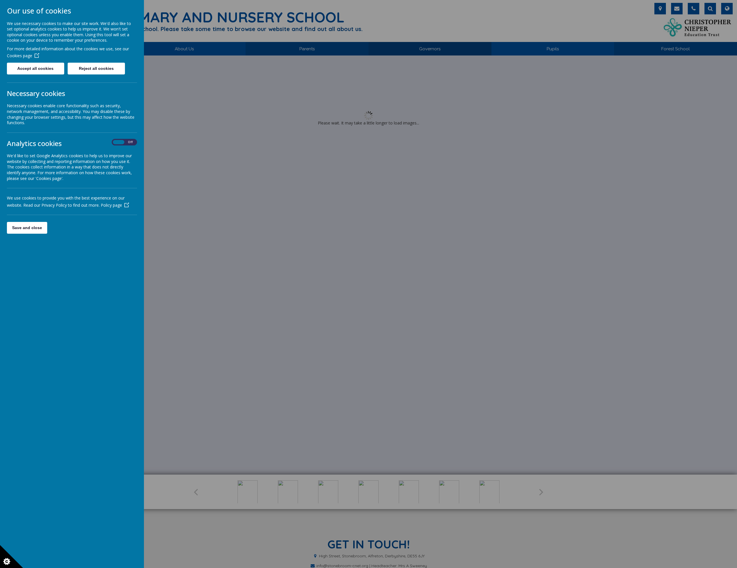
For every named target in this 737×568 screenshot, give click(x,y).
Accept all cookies (35, 68)
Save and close (27, 227)
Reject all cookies (96, 68)
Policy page (111, 205)
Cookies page (19, 55)
